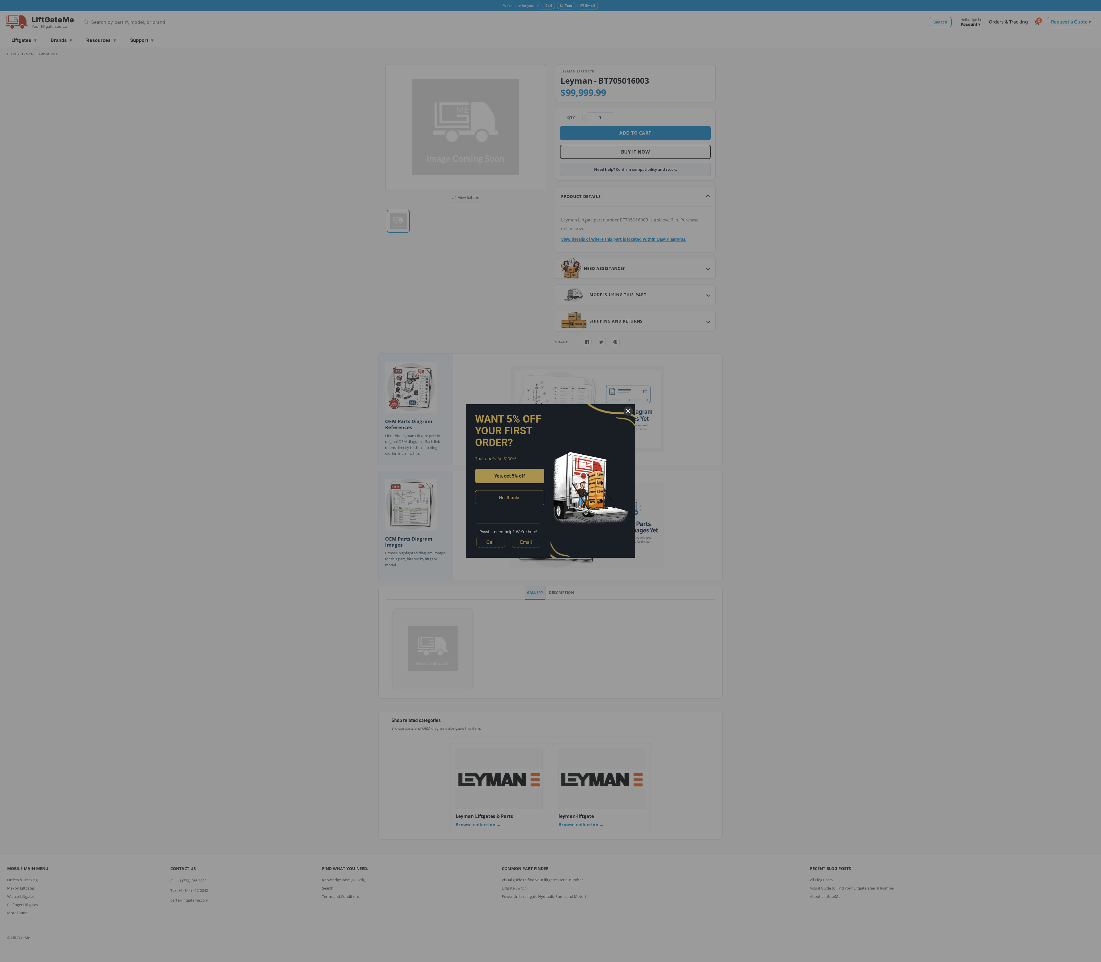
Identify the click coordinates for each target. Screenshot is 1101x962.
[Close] (628, 411)
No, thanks (509, 497)
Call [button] (490, 542)
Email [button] (526, 542)
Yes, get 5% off (509, 476)
